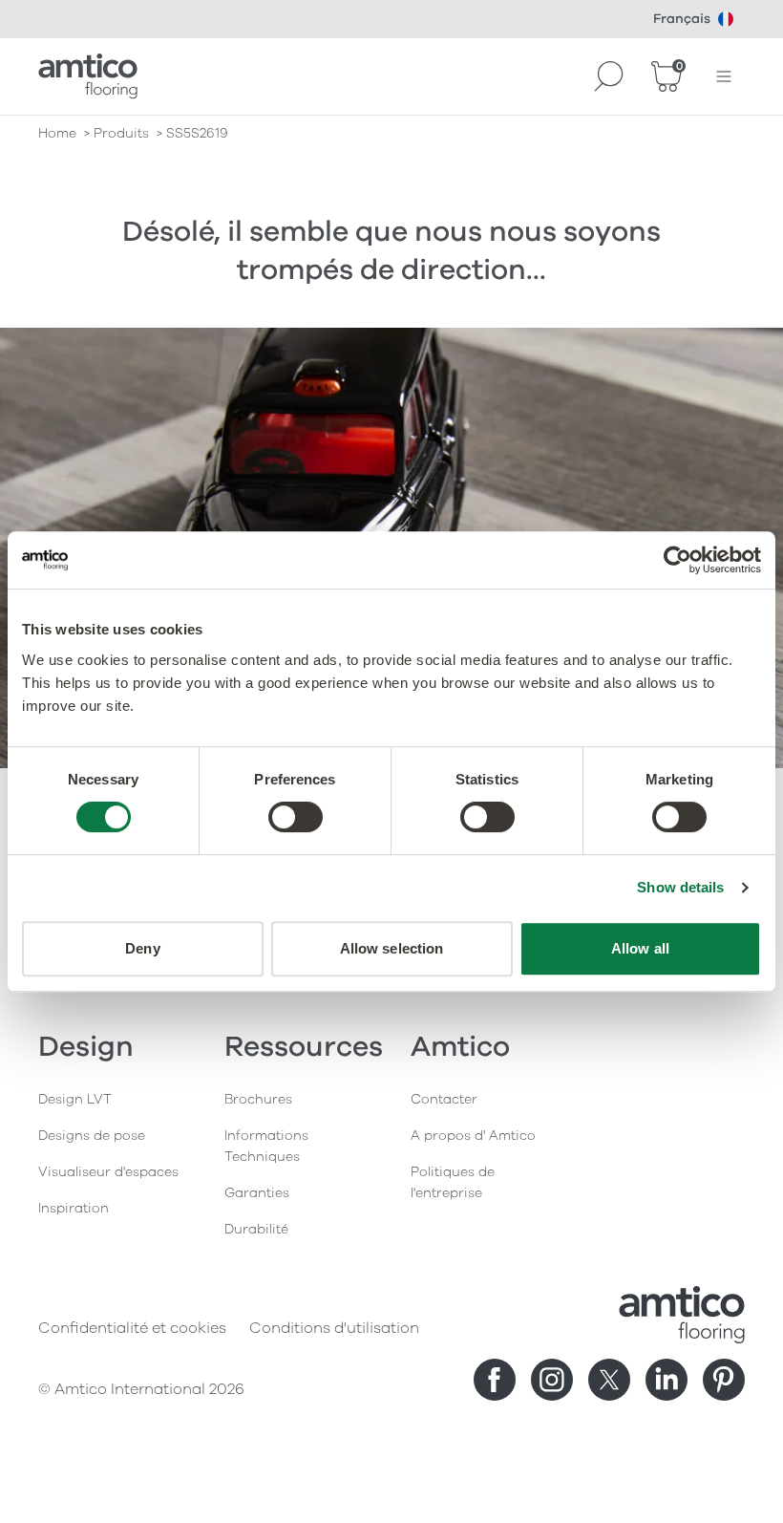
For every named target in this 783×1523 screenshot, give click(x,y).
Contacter (444, 1099)
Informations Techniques (266, 1146)
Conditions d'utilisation (334, 1328)
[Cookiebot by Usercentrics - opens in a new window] (677, 560)
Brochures (258, 1099)
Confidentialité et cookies (132, 1328)
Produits (121, 133)
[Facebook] (495, 1380)
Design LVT (75, 1099)
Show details (680, 887)
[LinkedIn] (666, 1380)
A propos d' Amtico (473, 1135)
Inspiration (73, 1208)
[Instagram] (552, 1380)
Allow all (640, 948)
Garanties (256, 1193)
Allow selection (392, 948)
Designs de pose (91, 1135)
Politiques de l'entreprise (453, 1182)
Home (57, 133)
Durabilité (256, 1229)
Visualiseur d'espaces (108, 1172)
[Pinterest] (724, 1380)
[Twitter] (609, 1380)
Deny (142, 948)
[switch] (295, 817)
